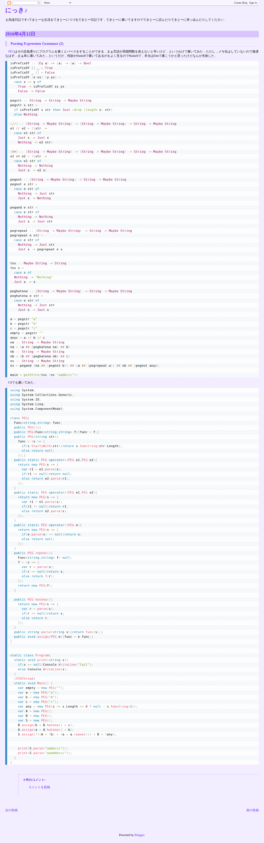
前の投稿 (252, 810)
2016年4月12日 (20, 33)
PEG (11, 51)
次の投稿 (11, 810)
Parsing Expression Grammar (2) (37, 43)
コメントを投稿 (39, 787)
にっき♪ (16, 10)
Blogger (139, 835)
